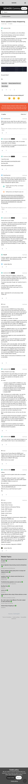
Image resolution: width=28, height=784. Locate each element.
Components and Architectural (8, 568)
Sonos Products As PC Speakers (8, 583)
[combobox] (14, 12)
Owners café (4, 579)
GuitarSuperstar (6, 118)
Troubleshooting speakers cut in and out (11, 582)
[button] (1, 8)
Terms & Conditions (7, 617)
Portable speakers (6, 16)
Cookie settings (16, 617)
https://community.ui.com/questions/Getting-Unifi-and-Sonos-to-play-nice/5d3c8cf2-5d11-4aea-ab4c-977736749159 (13, 202)
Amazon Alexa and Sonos (7, 603)
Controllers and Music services (8, 597)
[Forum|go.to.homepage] (11, 8)
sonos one (3, 590)
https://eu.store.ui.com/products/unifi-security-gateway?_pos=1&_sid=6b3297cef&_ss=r (13, 485)
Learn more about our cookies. (16, 774)
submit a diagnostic (20, 313)
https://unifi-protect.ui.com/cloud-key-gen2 (10, 161)
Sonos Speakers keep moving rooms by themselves (13, 565)
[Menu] (2, 3)
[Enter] (2, 12)
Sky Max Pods (4, 586)
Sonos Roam (5, 86)
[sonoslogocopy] (14, 3)
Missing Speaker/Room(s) (15, 83)
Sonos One (4, 83)
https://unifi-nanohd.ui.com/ (7, 165)
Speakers (3, 562)
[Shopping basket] (25, 3)
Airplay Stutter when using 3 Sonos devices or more (14, 594)
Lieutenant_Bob (6, 28)
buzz (4, 304)
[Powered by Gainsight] (14, 614)
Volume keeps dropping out (8, 605)
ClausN (5, 254)
